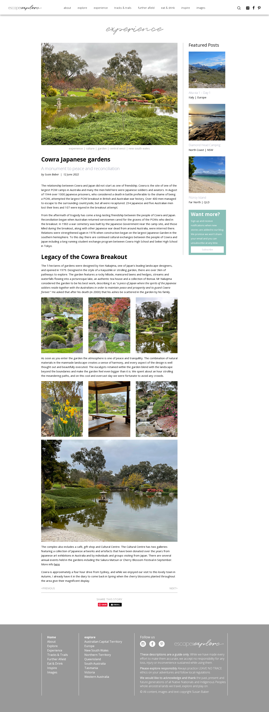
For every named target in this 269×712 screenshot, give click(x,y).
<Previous (48, 588)
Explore (82, 8)
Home (51, 637)
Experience (101, 8)
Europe (89, 646)
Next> (173, 588)
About (67, 8)
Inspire (185, 8)
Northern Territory (97, 655)
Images (201, 8)
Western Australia (96, 677)
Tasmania (91, 668)
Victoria (89, 672)
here (57, 564)
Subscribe (207, 249)
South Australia (95, 664)
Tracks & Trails (122, 8)
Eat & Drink (168, 8)
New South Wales (96, 650)
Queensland (92, 659)
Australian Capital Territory (103, 642)
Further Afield (146, 8)
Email (116, 604)
